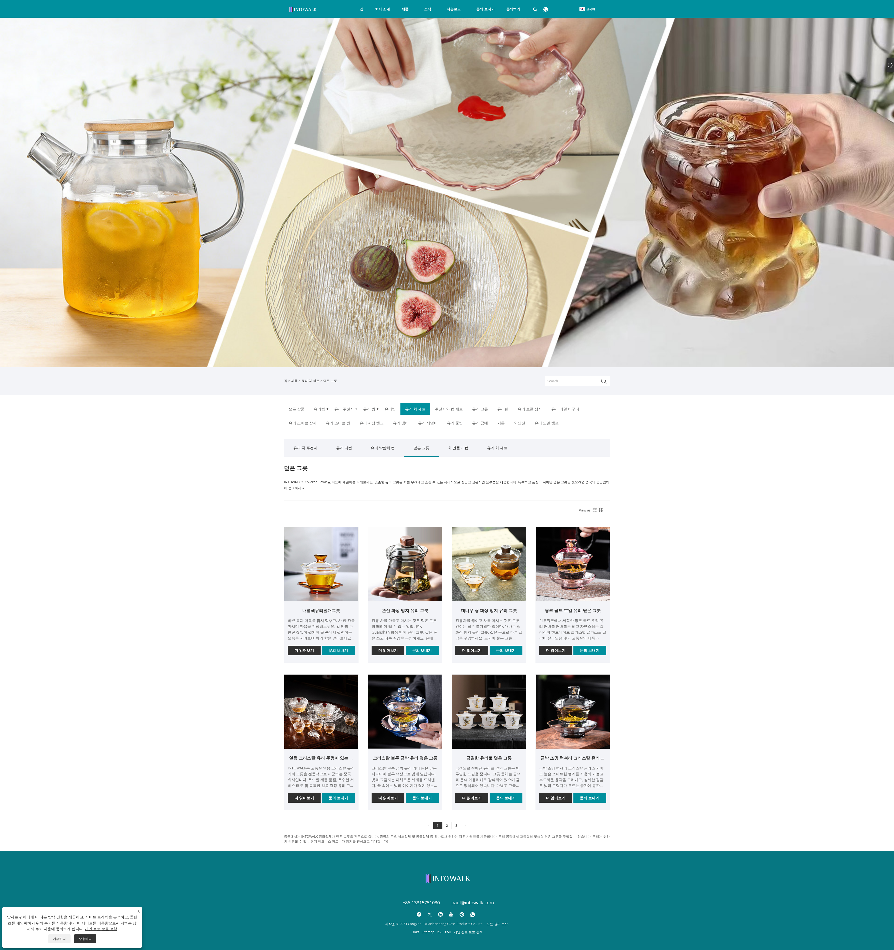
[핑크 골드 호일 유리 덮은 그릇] (573, 564)
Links (415, 932)
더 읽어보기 (304, 650)
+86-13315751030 (421, 902)
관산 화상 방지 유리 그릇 (405, 610)
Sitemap (428, 932)
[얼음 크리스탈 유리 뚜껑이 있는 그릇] (321, 711)
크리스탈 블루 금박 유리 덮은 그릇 (405, 758)
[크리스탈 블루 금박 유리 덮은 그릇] (405, 711)
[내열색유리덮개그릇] (321, 564)
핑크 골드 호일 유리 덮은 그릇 (573, 610)
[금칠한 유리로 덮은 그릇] (489, 711)
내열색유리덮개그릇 (321, 610)
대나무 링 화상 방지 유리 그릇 (489, 610)
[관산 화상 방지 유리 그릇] (405, 564)
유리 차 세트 (310, 380)
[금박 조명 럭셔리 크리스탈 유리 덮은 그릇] (573, 711)
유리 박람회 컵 (383, 447)
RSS (440, 932)
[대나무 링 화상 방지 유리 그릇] (489, 564)
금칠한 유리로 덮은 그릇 (489, 758)
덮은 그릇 (421, 447)
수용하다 (85, 938)
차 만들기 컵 (458, 447)
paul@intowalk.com (472, 902)
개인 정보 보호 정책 (468, 932)
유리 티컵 (344, 447)
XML (448, 932)
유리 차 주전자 (305, 447)
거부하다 (59, 938)
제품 (294, 380)
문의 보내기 (338, 650)
